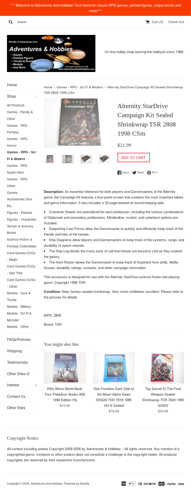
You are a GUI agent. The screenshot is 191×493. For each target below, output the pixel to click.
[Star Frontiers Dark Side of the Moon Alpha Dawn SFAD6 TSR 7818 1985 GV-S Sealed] (114, 367)
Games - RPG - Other (18, 182)
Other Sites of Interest (22, 379)
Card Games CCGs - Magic (21, 256)
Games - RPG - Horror (18, 142)
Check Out (176, 22)
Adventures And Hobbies (46, 483)
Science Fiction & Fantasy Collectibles (21, 242)
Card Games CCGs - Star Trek (21, 269)
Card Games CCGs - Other (21, 283)
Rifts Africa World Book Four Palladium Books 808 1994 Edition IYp (65, 394)
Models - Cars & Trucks (19, 296)
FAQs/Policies (19, 339)
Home (12, 84)
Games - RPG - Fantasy (18, 128)
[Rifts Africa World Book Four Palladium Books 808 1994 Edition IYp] (65, 367)
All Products (15, 105)
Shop (21, 96)
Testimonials (17, 362)
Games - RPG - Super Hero (18, 169)
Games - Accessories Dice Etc (19, 199)
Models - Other (18, 326)
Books (11, 232)
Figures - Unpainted (21, 219)
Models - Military (19, 306)
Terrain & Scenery (20, 226)
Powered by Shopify (76, 483)
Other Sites (16, 407)
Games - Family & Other (20, 115)
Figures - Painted (19, 212)
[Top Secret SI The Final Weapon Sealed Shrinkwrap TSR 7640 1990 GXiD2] (163, 367)
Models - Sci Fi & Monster (19, 316)
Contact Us (16, 396)
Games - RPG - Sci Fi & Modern (21, 155)
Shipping (14, 350)
